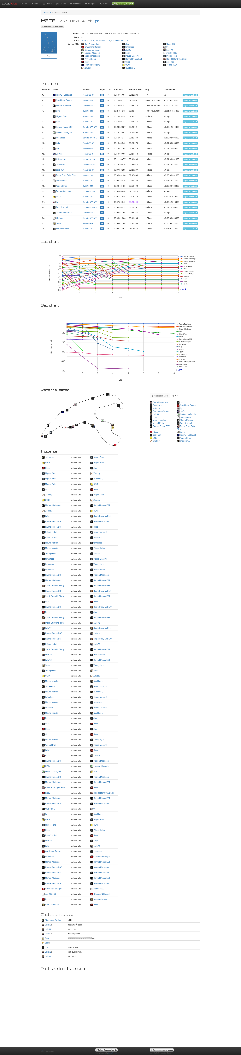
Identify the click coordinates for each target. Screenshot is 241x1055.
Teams (62, 3)
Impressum (44, 1050)
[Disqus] (120, 1007)
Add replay (58, 26)
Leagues (91, 3)
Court (105, 3)
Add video (47, 26)
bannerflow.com (112, 1053)
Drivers (48, 3)
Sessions (76, 3)
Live (25, 3)
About (36, 3)
